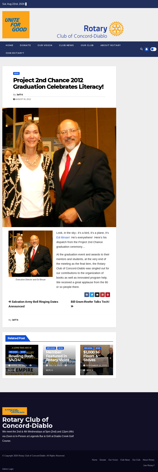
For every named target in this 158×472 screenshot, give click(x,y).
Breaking (13, 352)
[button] (141, 49)
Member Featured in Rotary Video (57, 356)
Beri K (90, 370)
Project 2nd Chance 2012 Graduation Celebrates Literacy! (58, 83)
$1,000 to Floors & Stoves (91, 356)
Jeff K (20, 94)
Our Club (87, 45)
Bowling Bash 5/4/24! (20, 358)
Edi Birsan (62, 237)
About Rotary (110, 45)
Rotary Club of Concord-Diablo (27, 422)
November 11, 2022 (96, 365)
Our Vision (44, 45)
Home (9, 45)
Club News (66, 45)
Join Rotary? (15, 53)
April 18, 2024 (19, 365)
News (16, 73)
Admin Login (7, 469)
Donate (25, 45)
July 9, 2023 (55, 365)
